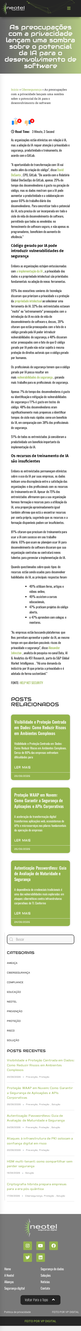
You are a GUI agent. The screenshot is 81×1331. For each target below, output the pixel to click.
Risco (11, 1030)
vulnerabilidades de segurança (35, 377)
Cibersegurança (31, 89)
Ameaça (12, 963)
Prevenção (14, 1011)
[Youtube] (40, 1245)
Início (15, 89)
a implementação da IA (30, 271)
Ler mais (22, 767)
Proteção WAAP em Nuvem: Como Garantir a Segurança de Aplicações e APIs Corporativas (39, 800)
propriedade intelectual (28, 300)
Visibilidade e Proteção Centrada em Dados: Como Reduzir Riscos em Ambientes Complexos (40, 727)
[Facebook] (53, 1245)
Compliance (15, 982)
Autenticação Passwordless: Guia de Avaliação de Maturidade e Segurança (40, 873)
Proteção (14, 1021)
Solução (13, 1040)
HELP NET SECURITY (31, 682)
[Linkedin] (40, 1257)
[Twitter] (27, 1257)
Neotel (12, 1001)
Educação (14, 992)
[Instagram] (27, 1245)
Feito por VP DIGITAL (40, 1321)
